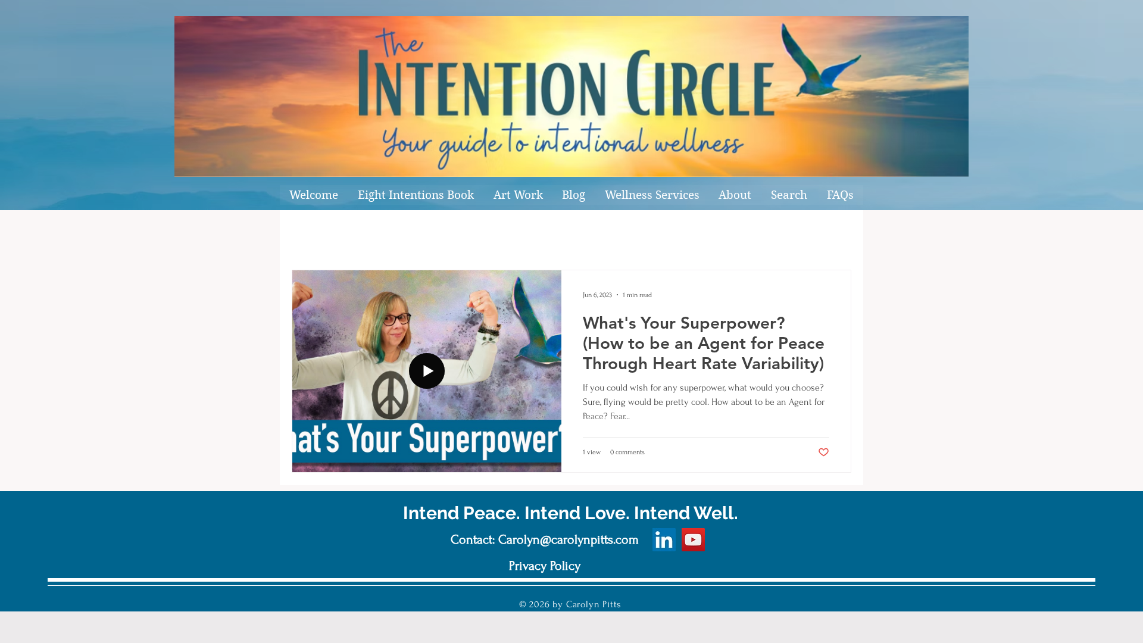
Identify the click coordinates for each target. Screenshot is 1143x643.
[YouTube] (693, 539)
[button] (517, 195)
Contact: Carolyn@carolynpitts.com (545, 539)
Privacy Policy (544, 565)
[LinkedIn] (664, 539)
